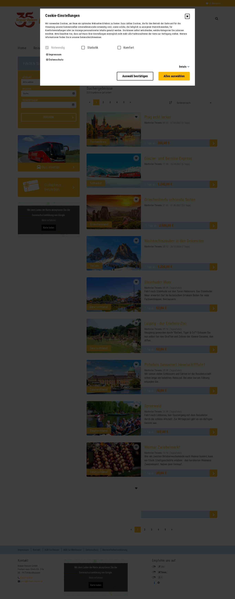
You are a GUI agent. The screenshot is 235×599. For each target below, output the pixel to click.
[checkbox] (47, 47)
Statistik (92, 47)
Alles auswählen (174, 76)
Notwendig (58, 47)
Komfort (129, 47)
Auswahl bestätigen (135, 76)
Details (182, 66)
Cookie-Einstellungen (62, 16)
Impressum (54, 54)
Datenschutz (55, 59)
